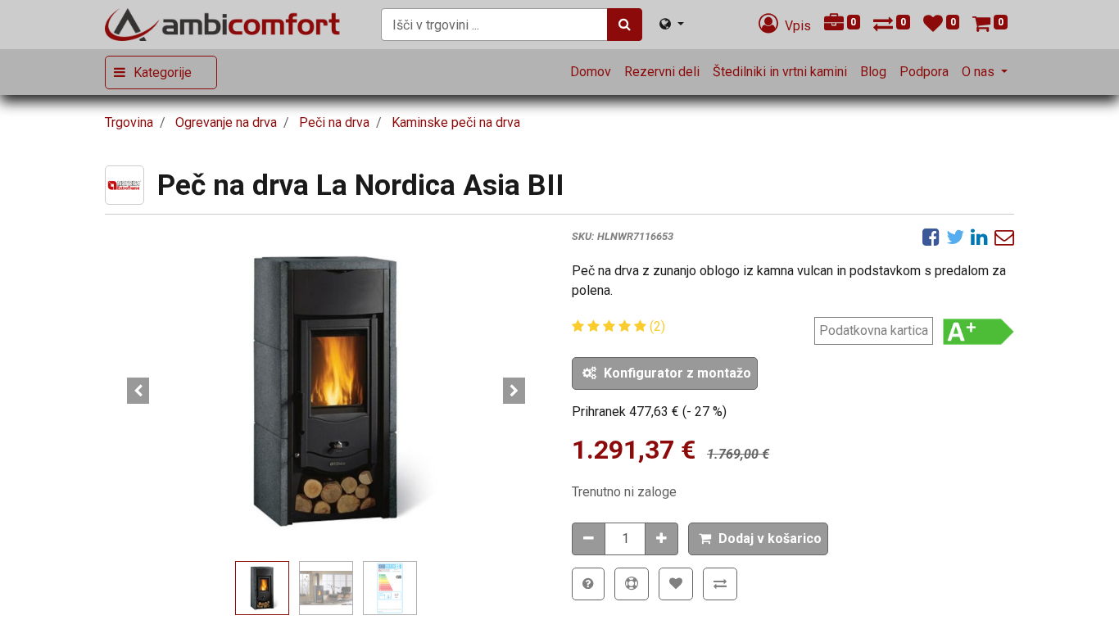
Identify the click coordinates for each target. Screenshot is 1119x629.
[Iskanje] (624, 24)
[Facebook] (931, 237)
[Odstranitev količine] (588, 539)
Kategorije (163, 72)
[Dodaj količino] (661, 539)
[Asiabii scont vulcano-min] (326, 390)
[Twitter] (955, 237)
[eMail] (1004, 237)
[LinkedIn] (979, 237)
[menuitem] (591, 72)
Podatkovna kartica (873, 330)
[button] (138, 390)
